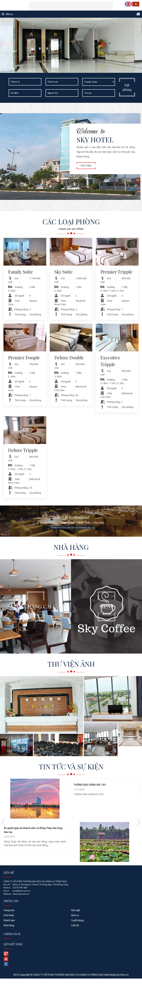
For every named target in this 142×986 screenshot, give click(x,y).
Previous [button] (3, 606)
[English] (128, 5)
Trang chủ (8, 910)
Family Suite (20, 272)
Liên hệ (75, 925)
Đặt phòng (127, 87)
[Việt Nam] (135, 5)
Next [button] (138, 606)
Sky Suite (63, 272)
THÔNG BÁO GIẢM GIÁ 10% (90, 784)
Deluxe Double (69, 357)
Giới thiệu (8, 915)
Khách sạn (9, 920)
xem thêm (86, 165)
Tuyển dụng (77, 920)
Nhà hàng (8, 925)
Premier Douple (24, 357)
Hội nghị (75, 910)
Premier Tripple (116, 272)
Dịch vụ (75, 915)
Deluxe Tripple (23, 450)
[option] (35, 606)
